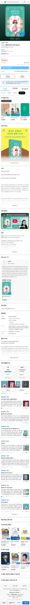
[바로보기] (4, 384)
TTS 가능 (11, 322)
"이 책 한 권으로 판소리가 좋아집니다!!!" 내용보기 (15, 432)
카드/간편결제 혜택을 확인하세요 (21, 71)
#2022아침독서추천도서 (6, 101)
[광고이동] (25, 2)
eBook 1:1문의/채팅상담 (14, 590)
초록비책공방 (3, 51)
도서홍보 (13, 597)
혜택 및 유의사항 (8, 377)
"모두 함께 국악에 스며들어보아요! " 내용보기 (15, 402)
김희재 (2, 49)
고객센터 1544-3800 (7, 588)
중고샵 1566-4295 (23, 588)
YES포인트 (3, 62)
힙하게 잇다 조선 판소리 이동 (6, 291)
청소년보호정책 (20, 594)
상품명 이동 (5, 112)
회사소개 (13, 596)
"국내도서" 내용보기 (15, 446)
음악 (13, 308)
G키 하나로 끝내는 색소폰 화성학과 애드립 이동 (5, 561)
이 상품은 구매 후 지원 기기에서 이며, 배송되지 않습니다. (17, 82)
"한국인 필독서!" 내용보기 (15, 505)
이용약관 (8, 594)
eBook (3, 308)
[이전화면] (1, 2)
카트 (28, 2)
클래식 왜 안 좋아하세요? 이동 (15, 536)
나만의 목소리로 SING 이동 (25, 561)
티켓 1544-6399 (15, 588)
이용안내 (3, 318)
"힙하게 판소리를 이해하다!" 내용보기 (15, 461)
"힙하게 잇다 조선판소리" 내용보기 (15, 417)
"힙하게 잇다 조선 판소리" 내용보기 (15, 476)
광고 (17, 597)
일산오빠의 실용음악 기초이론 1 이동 (25, 536)
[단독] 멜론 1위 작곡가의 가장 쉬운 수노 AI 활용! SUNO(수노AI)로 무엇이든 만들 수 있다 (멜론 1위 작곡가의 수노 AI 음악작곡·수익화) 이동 (5, 536)
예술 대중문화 (8, 308)
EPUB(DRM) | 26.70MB (13, 331)
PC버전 (9, 596)
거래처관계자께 (19, 596)
